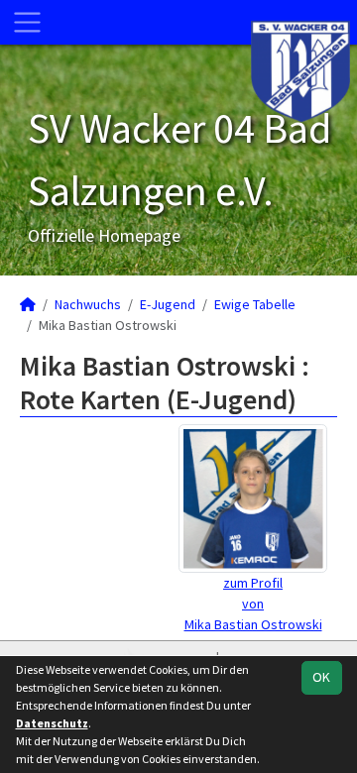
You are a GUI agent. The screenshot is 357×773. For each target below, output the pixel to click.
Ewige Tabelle (255, 304)
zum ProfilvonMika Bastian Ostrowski (253, 603)
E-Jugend (167, 304)
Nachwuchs (88, 304)
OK (321, 677)
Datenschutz (52, 723)
